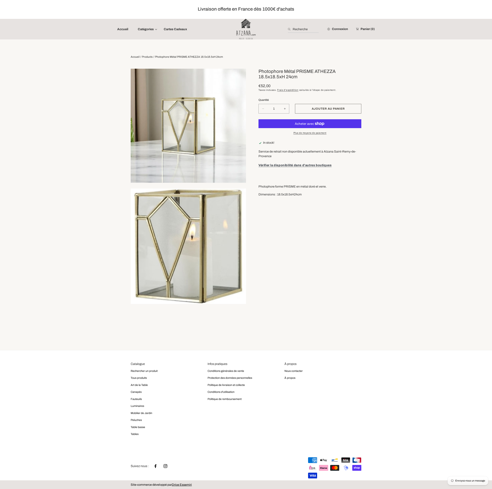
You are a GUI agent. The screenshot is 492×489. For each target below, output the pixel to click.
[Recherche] (290, 29)
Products (147, 56)
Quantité (263, 99)
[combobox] (303, 29)
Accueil (135, 56)
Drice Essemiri (182, 484)
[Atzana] (246, 29)
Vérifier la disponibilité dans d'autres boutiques (295, 165)
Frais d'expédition (287, 90)
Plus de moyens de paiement (310, 133)
